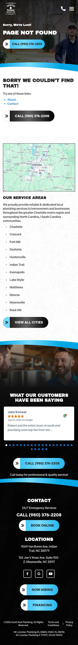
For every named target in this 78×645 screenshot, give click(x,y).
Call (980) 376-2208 (27, 44)
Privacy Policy (69, 624)
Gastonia (16, 249)
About (11, 99)
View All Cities (29, 322)
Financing (42, 605)
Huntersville (18, 257)
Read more (60, 430)
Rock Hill (15, 310)
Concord (15, 234)
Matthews (16, 287)
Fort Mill (15, 242)
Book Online (42, 526)
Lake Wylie (17, 280)
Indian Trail (17, 264)
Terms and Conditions (53, 624)
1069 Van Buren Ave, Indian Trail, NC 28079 (39, 548)
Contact (12, 103)
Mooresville (17, 302)
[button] (6, 445)
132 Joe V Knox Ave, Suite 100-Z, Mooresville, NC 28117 (39, 559)
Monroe (15, 295)
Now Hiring (42, 590)
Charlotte (16, 227)
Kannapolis (17, 272)
